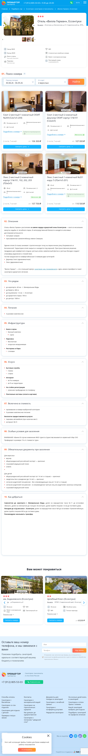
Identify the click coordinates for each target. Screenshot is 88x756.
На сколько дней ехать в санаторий (77, 698)
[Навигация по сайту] (84, 2)
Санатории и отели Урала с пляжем (76, 703)
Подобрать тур (16, 9)
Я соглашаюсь (27, 750)
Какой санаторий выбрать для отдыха (76, 708)
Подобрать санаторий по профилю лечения (77, 713)
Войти (78, 3)
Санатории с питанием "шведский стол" (32, 720)
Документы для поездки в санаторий (54, 698)
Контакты (27, 697)
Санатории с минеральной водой (32, 701)
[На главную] (11, 3)
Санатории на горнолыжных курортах (29, 707)
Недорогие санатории (54, 712)
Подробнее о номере (11, 131)
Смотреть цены (21, 147)
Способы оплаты (8, 697)
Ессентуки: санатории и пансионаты (39, 9)
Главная (5, 9)
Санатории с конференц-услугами (54, 708)
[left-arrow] (3, 25)
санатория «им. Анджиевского (45, 269)
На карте (40, 25)
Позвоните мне (35, 682)
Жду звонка (79, 650)
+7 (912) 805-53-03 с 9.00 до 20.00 (39, 3)
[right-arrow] (34, 25)
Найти (76, 81)
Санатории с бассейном (6, 701)
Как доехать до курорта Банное (30, 713)
